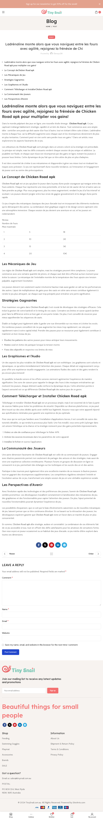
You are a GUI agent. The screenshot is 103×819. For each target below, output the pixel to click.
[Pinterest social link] (51, 545)
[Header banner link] (47, 4)
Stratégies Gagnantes (14, 80)
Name (5, 609)
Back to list (51, 554)
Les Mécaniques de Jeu (14, 75)
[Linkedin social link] (58, 545)
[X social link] (45, 545)
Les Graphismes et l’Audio (16, 84)
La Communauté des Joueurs (17, 94)
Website (6, 633)
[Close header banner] (99, 4)
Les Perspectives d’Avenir (16, 99)
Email (5, 621)
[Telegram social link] (64, 545)
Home (48, 26)
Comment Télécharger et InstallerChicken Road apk (28, 89)
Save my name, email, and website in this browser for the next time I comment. (41, 645)
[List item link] (24, 738)
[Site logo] (51, 12)
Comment (7, 577)
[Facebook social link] (38, 545)
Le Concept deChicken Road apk (19, 70)
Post (55, 26)
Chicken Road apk (77, 123)
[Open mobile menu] (3, 12)
